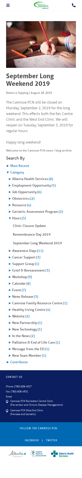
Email (9, 396)
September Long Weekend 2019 (37, 243)
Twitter (51, 440)
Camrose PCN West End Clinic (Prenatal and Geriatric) (26, 412)
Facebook (32, 440)
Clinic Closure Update (29, 225)
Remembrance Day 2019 (32, 234)
